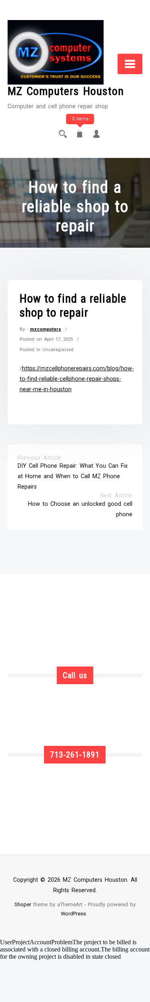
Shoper (22, 904)
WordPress (73, 914)
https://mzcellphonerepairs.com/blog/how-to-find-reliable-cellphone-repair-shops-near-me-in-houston (77, 379)
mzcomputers (45, 329)
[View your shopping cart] (80, 134)
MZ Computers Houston (66, 91)
